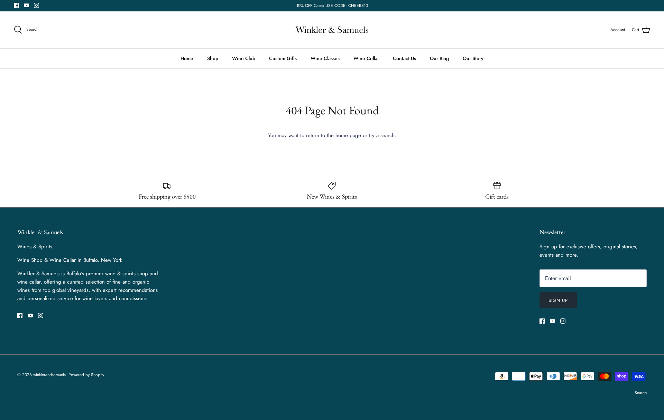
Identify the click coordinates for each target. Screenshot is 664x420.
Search (641, 393)
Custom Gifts (283, 58)
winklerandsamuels (49, 375)
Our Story (473, 58)
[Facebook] (16, 5)
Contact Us (404, 58)
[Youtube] (26, 5)
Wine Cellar (366, 58)
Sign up (558, 300)
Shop (212, 58)
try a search (382, 135)
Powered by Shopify (86, 375)
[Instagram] (36, 5)
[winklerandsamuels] (332, 29)
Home (187, 58)
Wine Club (243, 58)
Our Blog (439, 58)
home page (348, 135)
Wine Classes (325, 58)
